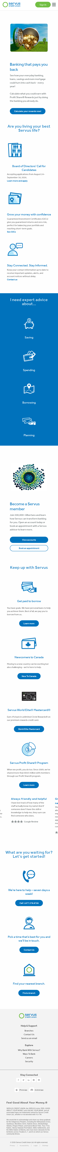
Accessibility (24, 1146)
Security (29, 1061)
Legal (35, 1146)
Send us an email (29, 1038)
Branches (29, 1030)
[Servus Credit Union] (12, 4)
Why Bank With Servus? (29, 1050)
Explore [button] (29, 1045)
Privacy (12, 1146)
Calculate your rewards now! (27, 111)
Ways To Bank (29, 1054)
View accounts (29, 539)
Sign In (43, 4)
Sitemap (45, 1146)
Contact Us (29, 1034)
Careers (29, 1057)
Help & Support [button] (29, 1026)
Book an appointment (29, 548)
